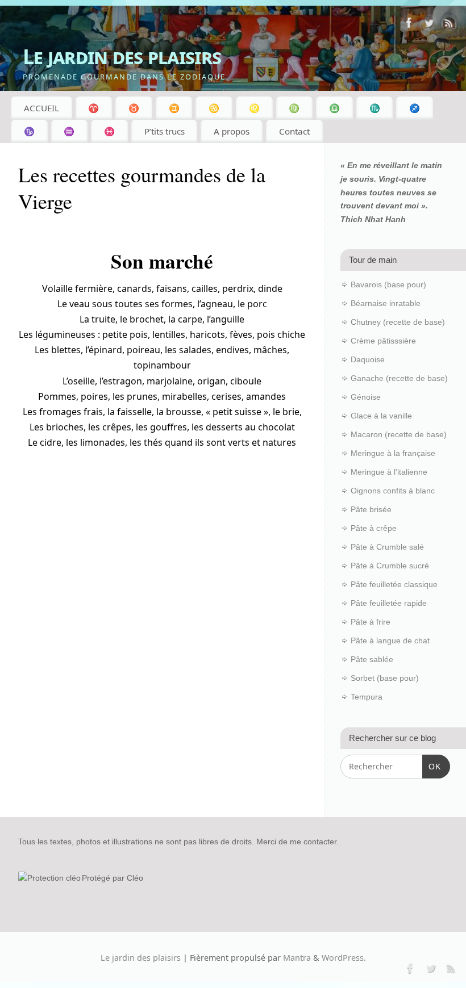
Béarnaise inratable (386, 303)
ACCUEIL (41, 108)
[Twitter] (429, 25)
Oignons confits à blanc (393, 490)
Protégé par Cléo (112, 877)
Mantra (297, 957)
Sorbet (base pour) (385, 678)
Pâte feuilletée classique (394, 584)
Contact (294, 131)
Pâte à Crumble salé (387, 546)
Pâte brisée (371, 509)
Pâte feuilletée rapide (389, 603)
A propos (231, 131)
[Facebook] (409, 25)
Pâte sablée (372, 659)
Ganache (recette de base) (399, 378)
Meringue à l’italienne (389, 471)
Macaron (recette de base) (399, 434)
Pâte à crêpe (374, 528)
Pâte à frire (370, 621)
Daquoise (368, 359)
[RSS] (448, 25)
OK (431, 766)
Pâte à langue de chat (390, 640)
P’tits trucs (164, 131)
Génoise (366, 396)
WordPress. (344, 957)
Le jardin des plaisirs (122, 56)
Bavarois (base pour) (388, 284)
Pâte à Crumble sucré (390, 565)
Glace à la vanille (381, 415)
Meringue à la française (393, 453)
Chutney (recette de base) (398, 321)
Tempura (366, 696)
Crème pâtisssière (383, 340)
